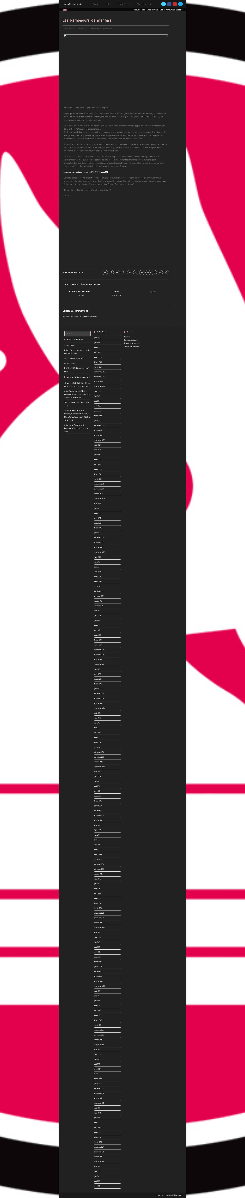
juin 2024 (97, 455)
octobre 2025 (98, 381)
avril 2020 (97, 674)
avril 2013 (97, 1069)
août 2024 (97, 445)
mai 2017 (97, 840)
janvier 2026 (98, 367)
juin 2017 (97, 835)
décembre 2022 (99, 537)
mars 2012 (97, 1132)
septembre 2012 (99, 1103)
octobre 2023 (98, 494)
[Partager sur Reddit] (148, 272)
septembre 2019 (99, 708)
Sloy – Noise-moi (69, 402)
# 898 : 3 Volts (69, 345)
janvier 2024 (98, 479)
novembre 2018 (99, 757)
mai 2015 (97, 947)
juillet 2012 (97, 1113)
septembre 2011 (99, 1161)
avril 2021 (97, 630)
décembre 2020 (99, 650)
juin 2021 (97, 620)
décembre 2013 (99, 1030)
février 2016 (98, 903)
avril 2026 (97, 352)
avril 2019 (97, 733)
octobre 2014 (98, 981)
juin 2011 (97, 1176)
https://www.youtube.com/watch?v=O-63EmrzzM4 (86, 172)
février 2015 (98, 962)
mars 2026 (98, 357)
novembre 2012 (99, 1093)
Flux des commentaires (131, 343)
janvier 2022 (98, 586)
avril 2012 (97, 1127)
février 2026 (98, 362)
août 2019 (97, 713)
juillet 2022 (97, 557)
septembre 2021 (99, 606)
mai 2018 (97, 786)
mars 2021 (97, 635)
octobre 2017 (98, 820)
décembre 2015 (99, 913)
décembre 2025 (99, 372)
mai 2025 (97, 401)
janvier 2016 (98, 908)
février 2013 (98, 1079)
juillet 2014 (97, 996)
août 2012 (97, 1108)
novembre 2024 (99, 430)
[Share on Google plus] (117, 272)
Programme (169, 1195)
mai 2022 (97, 567)
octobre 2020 (98, 659)
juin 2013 (97, 1059)
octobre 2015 (98, 923)
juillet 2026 (97, 338)
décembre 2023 (99, 484)
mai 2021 (97, 625)
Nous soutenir (178, 1195)
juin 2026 (97, 343)
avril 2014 (97, 1010)
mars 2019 (97, 737)
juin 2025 (97, 396)
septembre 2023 (99, 499)
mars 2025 (98, 411)
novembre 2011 (99, 1152)
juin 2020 (97, 669)
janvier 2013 (98, 1083)
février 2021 (98, 640)
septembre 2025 (99, 386)
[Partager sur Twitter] (105, 272)
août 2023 (97, 503)
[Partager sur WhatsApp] (166, 272)
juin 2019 (97, 723)
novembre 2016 (99, 869)
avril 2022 (97, 572)
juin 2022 (97, 562)
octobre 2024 (98, 435)
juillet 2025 (97, 391)
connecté (76, 317)
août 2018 (97, 771)
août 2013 (97, 1049)
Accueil (137, 10)
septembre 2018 (99, 767)
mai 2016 (97, 889)
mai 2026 (97, 347)
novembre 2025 (99, 377)
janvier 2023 (98, 533)
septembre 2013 (99, 1045)
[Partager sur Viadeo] (160, 272)
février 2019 (98, 742)
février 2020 (98, 684)
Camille (116, 291)
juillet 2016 (97, 879)
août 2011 (97, 1166)
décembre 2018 (99, 752)
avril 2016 (97, 893)
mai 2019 (97, 728)
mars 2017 (97, 849)
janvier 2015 (98, 967)
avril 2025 (97, 406)
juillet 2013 (97, 1054)
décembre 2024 (99, 425)
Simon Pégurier (69, 28)
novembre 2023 (99, 489)
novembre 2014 (99, 976)
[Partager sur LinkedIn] (129, 272)
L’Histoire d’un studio (81, 386)
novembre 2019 (99, 698)
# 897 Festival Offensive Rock (74, 358)
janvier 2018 (98, 806)
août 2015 (97, 932)
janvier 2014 (98, 1025)
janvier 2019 (98, 747)
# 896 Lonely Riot (70, 363)
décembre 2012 (99, 1088)
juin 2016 (97, 884)
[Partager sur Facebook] (111, 272)
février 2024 (98, 474)
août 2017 (97, 825)
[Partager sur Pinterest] (123, 272)
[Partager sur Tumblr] (154, 272)
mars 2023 (98, 523)
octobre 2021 (98, 601)
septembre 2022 (99, 552)
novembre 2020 (99, 655)
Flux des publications (131, 340)
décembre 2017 (99, 811)
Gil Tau (67, 196)
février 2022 (98, 581)
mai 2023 (97, 513)
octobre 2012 (98, 1098)
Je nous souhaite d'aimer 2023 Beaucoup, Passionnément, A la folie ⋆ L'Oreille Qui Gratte (76, 413)
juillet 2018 (97, 776)
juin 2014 (97, 1001)
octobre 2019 (98, 703)
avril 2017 (97, 845)
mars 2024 (98, 469)
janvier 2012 (98, 1142)
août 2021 (97, 611)
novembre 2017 (99, 815)
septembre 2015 (99, 927)
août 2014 (97, 991)
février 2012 (98, 1137)
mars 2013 (97, 1074)
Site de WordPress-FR (131, 346)
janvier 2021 (98, 645)
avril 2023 (97, 518)
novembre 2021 (99, 596)
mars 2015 (97, 957)
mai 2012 (97, 1123)
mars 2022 (97, 577)
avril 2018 (97, 791)
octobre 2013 (98, 1040)
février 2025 (98, 416)
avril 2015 (97, 952)
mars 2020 (98, 679)
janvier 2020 (98, 689)
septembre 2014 (99, 986)
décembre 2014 (99, 971)
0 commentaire (107, 28)
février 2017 (98, 854)
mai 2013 (97, 1064)
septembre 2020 (99, 664)
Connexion (127, 337)
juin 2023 (97, 508)
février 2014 (98, 1020)
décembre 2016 (99, 864)
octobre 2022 (98, 547)
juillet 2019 (97, 718)
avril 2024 (97, 464)
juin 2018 (97, 781)
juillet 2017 (97, 830)
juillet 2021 (97, 615)
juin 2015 (97, 942)
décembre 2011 (99, 1147)
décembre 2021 (99, 591)
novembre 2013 (99, 1035)
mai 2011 (97, 1181)
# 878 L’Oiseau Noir (79, 291)
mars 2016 (97, 898)
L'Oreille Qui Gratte (72, 4)
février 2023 (98, 528)
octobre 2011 (98, 1157)
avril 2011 (97, 1186)
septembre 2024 (99, 440)
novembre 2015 (99, 918)
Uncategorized (152, 10)
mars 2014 (97, 1015)
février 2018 (98, 801)
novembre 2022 (99, 542)
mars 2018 (97, 796)
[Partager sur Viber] (135, 272)
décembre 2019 (99, 693)
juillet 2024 (97, 450)
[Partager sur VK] (141, 272)
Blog (143, 10)
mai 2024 (97, 459)
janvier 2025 (98, 421)
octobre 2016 (98, 874)
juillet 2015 (97, 937)
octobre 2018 (98, 762)
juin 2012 (97, 1118)
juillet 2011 (97, 1171)
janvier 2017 (98, 859)
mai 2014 (97, 1005)
